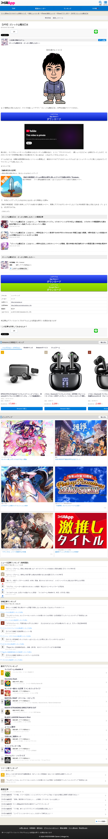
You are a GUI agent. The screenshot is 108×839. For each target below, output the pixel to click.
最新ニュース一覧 (33, 13)
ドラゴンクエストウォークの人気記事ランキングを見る (17, 628)
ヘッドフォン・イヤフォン (11, 347)
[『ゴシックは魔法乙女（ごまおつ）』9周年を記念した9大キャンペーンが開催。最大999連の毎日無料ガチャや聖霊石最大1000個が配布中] (54, 249)
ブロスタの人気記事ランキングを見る (12, 660)
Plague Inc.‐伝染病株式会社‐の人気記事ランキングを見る (16, 652)
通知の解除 (63, 828)
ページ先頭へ (102, 821)
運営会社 (40, 828)
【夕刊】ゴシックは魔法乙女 (79, 13)
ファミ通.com (73, 828)
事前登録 (48, 18)
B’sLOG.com (83, 828)
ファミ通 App (8, 3)
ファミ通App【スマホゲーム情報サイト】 (14, 13)
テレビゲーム (55, 347)
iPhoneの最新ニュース (48, 13)
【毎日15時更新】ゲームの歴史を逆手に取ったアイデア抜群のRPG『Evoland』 (51, 177)
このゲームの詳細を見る (19, 268)
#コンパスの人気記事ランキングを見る (12, 612)
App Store (54, 117)
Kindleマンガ (28, 347)
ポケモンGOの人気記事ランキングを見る (13, 644)
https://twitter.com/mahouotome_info (21, 305)
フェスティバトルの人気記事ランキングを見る (14, 620)
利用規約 (32, 828)
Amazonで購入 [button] (22, 409)
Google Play (54, 287)
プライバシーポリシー (51, 828)
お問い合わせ (23, 828)
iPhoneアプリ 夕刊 (63, 13)
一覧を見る (102, 342)
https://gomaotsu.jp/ (16, 302)
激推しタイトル (58, 18)
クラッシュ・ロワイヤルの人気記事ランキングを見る (16, 636)
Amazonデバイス (42, 347)
